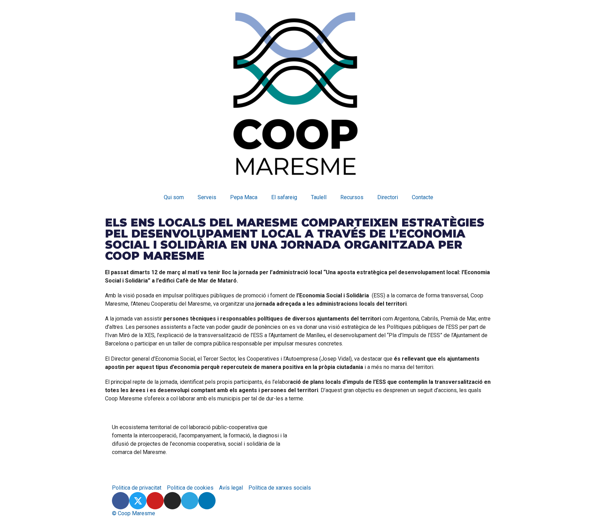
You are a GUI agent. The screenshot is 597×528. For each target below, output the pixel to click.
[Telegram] (189, 500)
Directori (387, 197)
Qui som (174, 197)
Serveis (207, 197)
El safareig (284, 197)
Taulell (318, 197)
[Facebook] (120, 500)
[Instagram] (172, 500)
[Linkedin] (207, 500)
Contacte (422, 197)
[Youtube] (155, 500)
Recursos (351, 197)
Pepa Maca (243, 197)
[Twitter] (137, 500)
